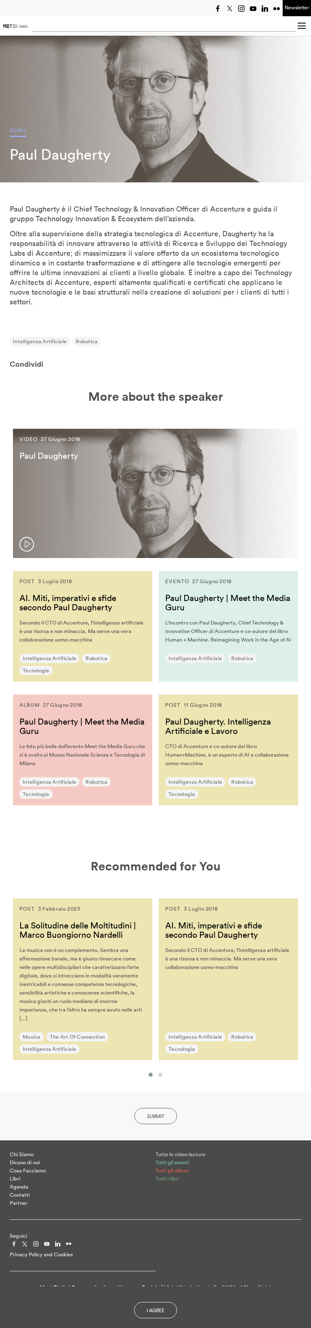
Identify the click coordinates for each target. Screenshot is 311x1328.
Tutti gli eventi (172, 1162)
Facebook (218, 8)
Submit (155, 1116)
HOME (15, 25)
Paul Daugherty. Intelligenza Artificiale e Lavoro (218, 726)
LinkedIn (265, 8)
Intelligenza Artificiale (39, 341)
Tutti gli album (172, 1170)
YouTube (253, 8)
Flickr (277, 8)
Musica (31, 1036)
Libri (15, 1178)
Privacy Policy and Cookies (41, 1254)
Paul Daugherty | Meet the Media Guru (227, 602)
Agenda (19, 1186)
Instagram (241, 8)
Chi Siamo (22, 1154)
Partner (19, 1203)
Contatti (20, 1194)
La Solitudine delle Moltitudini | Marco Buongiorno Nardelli (77, 930)
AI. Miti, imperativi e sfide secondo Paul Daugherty (67, 602)
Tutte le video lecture (180, 1154)
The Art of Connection (77, 1036)
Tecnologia (36, 670)
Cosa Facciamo (28, 1170)
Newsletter (297, 7)
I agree (155, 1310)
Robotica (87, 341)
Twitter (230, 8)
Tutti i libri (167, 1178)
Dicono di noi (25, 1162)
